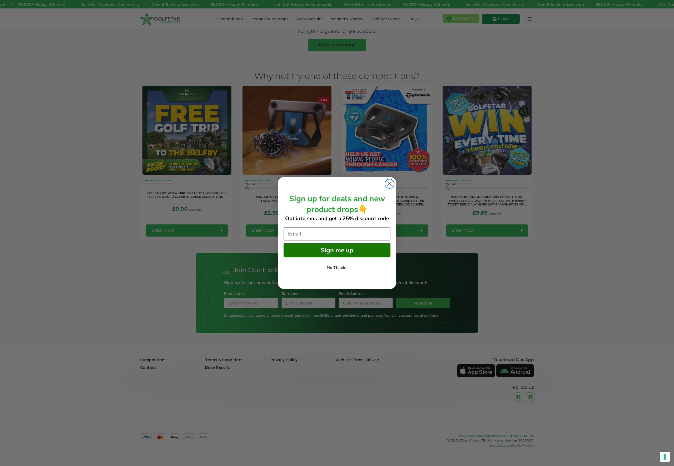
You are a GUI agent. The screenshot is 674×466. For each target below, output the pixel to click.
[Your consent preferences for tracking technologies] (665, 457)
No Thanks (337, 268)
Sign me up (337, 250)
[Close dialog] (389, 183)
